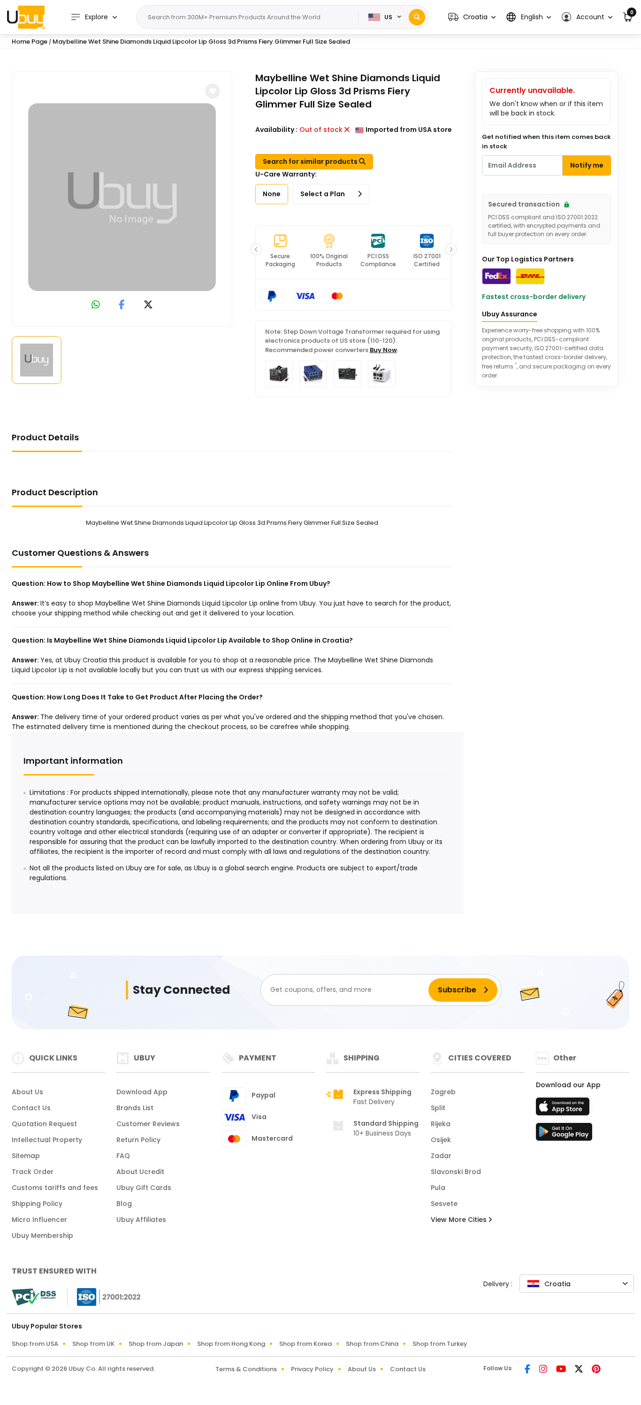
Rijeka (440, 1124)
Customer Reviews (148, 1124)
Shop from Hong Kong (231, 1343)
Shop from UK (93, 1343)
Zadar (441, 1155)
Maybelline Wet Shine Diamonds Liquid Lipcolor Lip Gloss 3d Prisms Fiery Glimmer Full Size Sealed (201, 41)
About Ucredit (140, 1171)
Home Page (29, 41)
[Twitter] (579, 1369)
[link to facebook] (122, 305)
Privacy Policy (312, 1369)
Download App (142, 1092)
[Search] (417, 17)
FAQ (123, 1155)
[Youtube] (561, 1369)
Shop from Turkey (439, 1343)
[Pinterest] (596, 1369)
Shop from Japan (156, 1343)
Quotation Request (44, 1124)
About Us (27, 1092)
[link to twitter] (148, 305)
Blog (124, 1203)
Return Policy (138, 1139)
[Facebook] (528, 1369)
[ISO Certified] (104, 1296)
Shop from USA (35, 1343)
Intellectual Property (47, 1139)
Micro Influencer (39, 1219)
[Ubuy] (26, 17)
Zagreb (443, 1092)
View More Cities (459, 1219)
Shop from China (372, 1343)
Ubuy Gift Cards (143, 1187)
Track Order (32, 1171)
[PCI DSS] (34, 1297)
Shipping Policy (37, 1203)
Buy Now (383, 349)
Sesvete (444, 1203)
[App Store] (564, 1109)
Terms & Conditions (246, 1369)
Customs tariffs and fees (55, 1187)
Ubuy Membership (42, 1235)
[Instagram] (543, 1369)
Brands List (134, 1108)
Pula (438, 1187)
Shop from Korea (305, 1343)
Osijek (441, 1139)
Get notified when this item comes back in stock (546, 141)
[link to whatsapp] (96, 305)
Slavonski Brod (456, 1171)
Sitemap (26, 1155)
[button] (472, 17)
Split (438, 1108)
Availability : (276, 129)
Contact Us (31, 1108)
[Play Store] (564, 1134)
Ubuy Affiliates (141, 1219)
